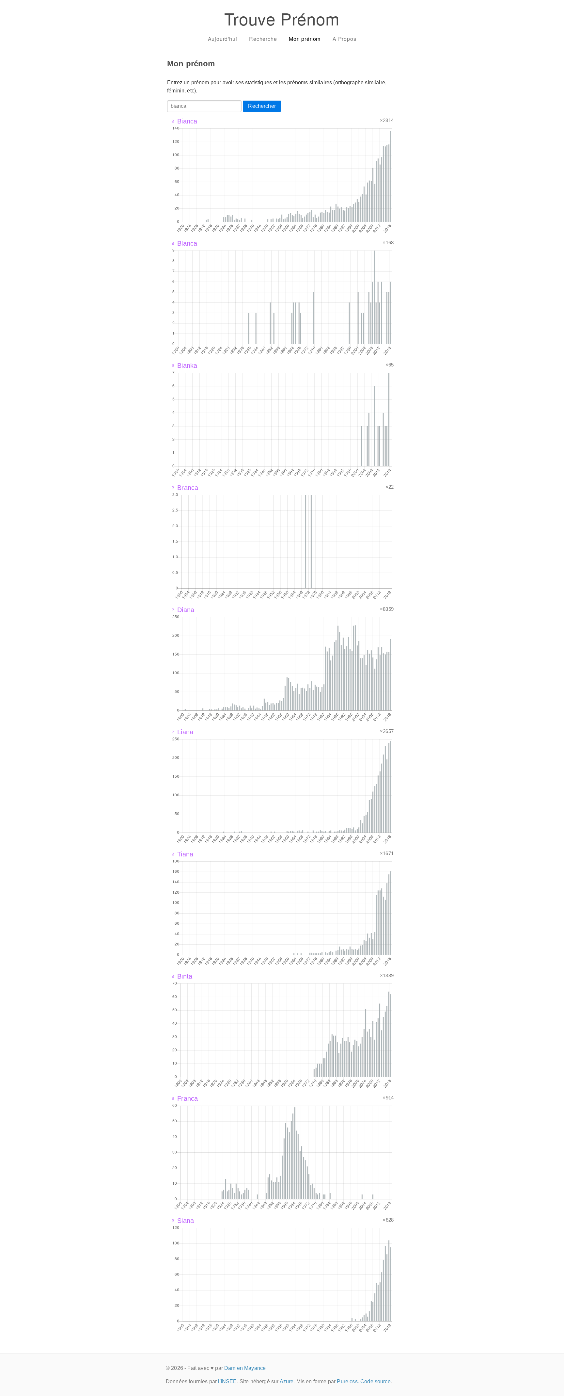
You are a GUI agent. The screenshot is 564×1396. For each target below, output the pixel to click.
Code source (375, 1381)
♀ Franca (184, 1098)
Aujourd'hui (222, 38)
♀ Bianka (183, 365)
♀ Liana (181, 732)
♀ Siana (182, 1220)
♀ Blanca (183, 243)
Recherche (263, 38)
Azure (287, 1381)
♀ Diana (182, 609)
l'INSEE (227, 1381)
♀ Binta (181, 976)
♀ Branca (184, 487)
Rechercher (262, 106)
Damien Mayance (245, 1368)
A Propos (344, 38)
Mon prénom (305, 38)
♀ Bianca (183, 121)
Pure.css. (348, 1381)
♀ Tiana (181, 854)
